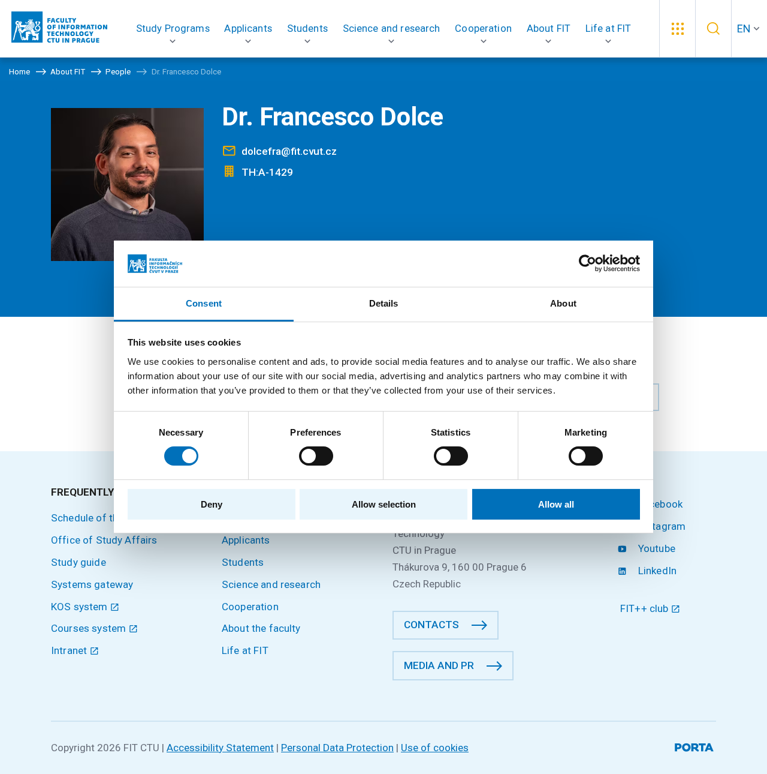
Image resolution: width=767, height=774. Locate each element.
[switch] (316, 456)
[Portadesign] (695, 745)
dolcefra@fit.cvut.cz (289, 151)
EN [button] (744, 28)
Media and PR (439, 665)
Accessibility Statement (220, 748)
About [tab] (563, 303)
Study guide (78, 562)
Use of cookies (435, 748)
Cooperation (250, 607)
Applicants (246, 540)
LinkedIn (656, 571)
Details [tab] (383, 303)
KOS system (80, 607)
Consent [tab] (204, 303)
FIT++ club (645, 608)
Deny (211, 504)
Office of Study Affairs (104, 540)
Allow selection (384, 504)
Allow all (556, 504)
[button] (173, 28)
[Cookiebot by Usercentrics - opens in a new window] (587, 263)
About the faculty (261, 628)
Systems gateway (92, 584)
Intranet (70, 650)
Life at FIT (245, 650)
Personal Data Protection (337, 748)
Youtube (655, 548)
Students (243, 562)
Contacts (431, 625)
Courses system (89, 628)
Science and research (271, 584)
